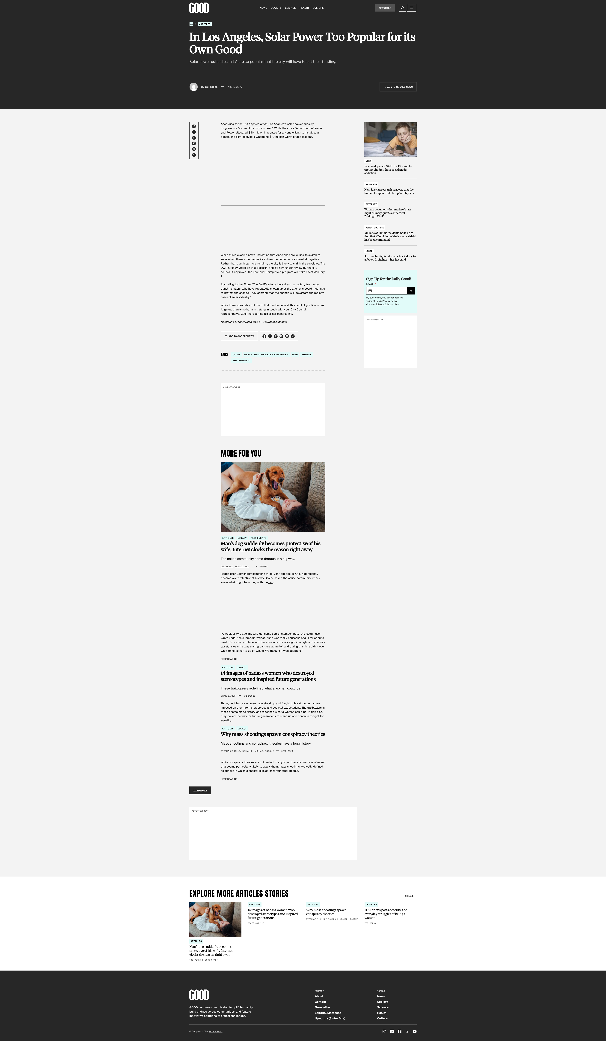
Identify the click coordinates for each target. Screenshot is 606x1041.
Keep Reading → (230, 659)
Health (304, 7)
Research (371, 184)
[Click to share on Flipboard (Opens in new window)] (194, 143)
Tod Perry (227, 566)
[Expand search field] (402, 8)
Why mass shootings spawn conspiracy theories (273, 734)
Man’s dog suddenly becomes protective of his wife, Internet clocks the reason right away (271, 546)
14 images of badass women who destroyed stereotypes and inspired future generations (268, 676)
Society (276, 7)
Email (371, 283)
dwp (295, 354)
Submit (412, 291)
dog (271, 582)
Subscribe (385, 7)
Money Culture (375, 227)
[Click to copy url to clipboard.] (194, 155)
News (263, 7)
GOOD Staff (242, 566)
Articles (204, 24)
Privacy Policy (389, 301)
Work (368, 161)
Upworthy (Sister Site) (330, 1018)
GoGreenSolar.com (274, 322)
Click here (247, 314)
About (319, 996)
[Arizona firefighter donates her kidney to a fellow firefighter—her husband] (390, 254)
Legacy (242, 538)
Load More (200, 790)
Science (290, 7)
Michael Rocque (264, 751)
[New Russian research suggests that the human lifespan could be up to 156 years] (390, 187)
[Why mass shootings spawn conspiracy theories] (332, 911)
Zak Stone (211, 86)
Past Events (258, 538)
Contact (320, 1002)
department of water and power (266, 354)
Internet (371, 204)
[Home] (191, 24)
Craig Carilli (228, 696)
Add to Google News (400, 86)
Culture (318, 7)
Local (369, 251)
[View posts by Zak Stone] (193, 87)
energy (306, 354)
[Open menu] (411, 8)
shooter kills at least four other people (273, 771)
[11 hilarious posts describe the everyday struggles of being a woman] (391, 913)
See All (409, 896)
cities (236, 354)
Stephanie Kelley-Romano (236, 751)
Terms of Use (373, 301)
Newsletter (322, 1007)
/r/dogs (260, 638)
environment (241, 360)
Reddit (310, 633)
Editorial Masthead (328, 1013)
